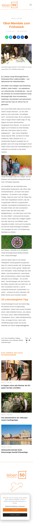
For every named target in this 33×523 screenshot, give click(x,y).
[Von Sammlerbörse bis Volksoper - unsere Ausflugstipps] (16, 402)
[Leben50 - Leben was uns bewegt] (9, 4)
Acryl (6, 338)
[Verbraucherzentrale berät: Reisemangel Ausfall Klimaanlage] (16, 435)
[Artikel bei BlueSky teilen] (10, 37)
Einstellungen (15, 514)
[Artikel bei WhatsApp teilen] (6, 37)
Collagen (17, 338)
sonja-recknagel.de (22, 325)
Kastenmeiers (5, 340)
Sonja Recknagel (5, 342)
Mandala (15, 340)
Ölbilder (21, 340)
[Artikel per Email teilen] (14, 37)
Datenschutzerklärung (11, 506)
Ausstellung (11, 338)
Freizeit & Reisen (16, 18)
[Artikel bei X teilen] (26, 37)
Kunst (11, 340)
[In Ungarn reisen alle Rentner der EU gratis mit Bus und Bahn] (16, 370)
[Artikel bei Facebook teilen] (18, 37)
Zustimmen (15, 509)
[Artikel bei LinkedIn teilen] (22, 37)
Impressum (22, 506)
